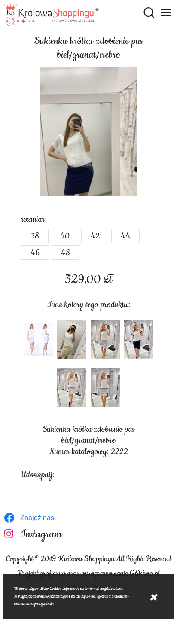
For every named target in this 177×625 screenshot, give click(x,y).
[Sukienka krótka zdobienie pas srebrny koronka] (71, 387)
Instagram (41, 534)
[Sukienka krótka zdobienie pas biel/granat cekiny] (138, 339)
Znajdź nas (37, 517)
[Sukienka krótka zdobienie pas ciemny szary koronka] (105, 387)
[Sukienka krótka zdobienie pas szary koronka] (105, 339)
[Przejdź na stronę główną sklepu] (51, 15)
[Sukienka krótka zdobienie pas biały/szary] (38, 339)
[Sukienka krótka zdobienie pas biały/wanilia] (71, 339)
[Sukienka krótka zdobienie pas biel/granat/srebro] (88, 131)
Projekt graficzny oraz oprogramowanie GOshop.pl (89, 573)
